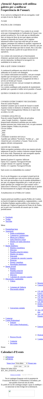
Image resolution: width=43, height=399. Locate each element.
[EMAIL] (9, 359)
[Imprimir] (10, 357)
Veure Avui (11, 363)
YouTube (9, 221)
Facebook (9, 217)
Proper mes (32, 363)
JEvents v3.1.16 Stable (15, 374)
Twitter (8, 219)
